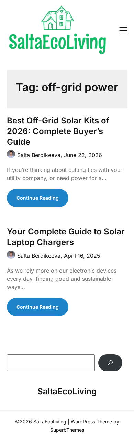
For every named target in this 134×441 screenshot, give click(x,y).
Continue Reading (37, 198)
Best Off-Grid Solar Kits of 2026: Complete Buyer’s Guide (58, 131)
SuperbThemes (67, 430)
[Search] (110, 362)
